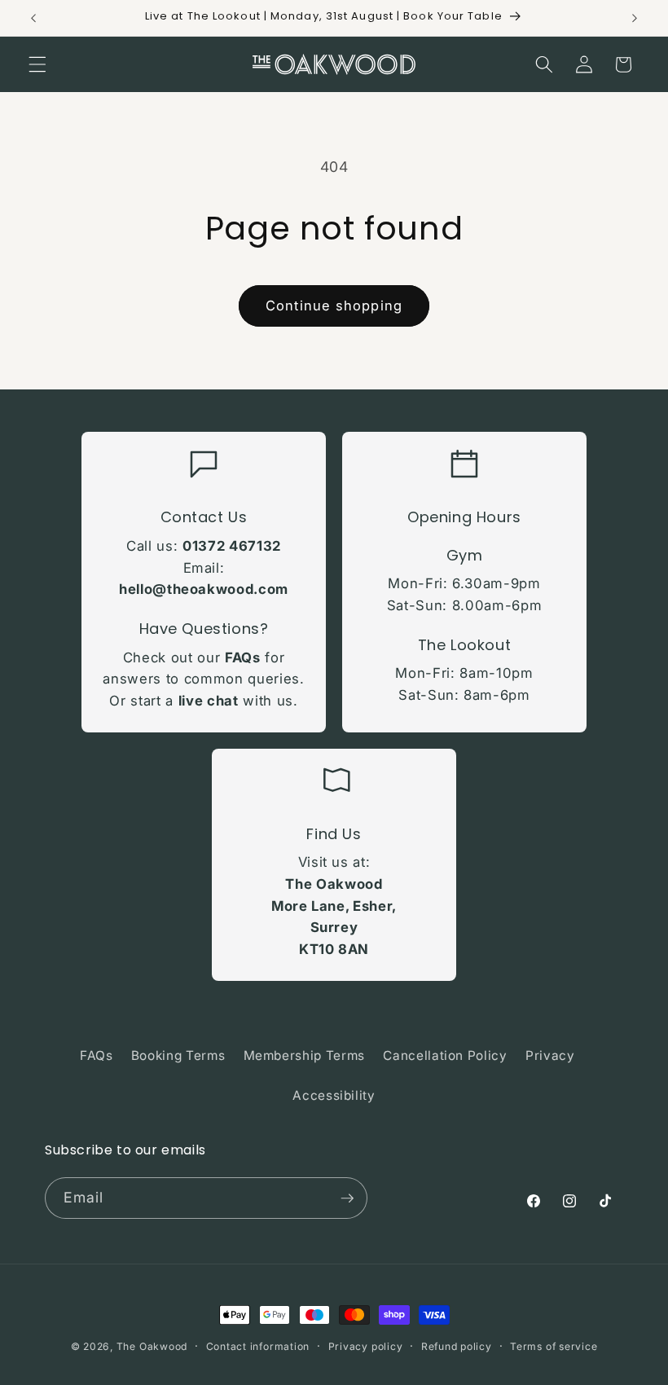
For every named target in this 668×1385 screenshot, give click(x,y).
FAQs (243, 657)
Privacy (550, 1055)
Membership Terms (305, 1055)
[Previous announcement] (33, 18)
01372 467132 (231, 546)
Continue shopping (334, 305)
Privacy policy (365, 1346)
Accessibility (334, 1095)
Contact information (258, 1346)
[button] (37, 64)
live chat (208, 700)
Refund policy (456, 1346)
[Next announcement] (635, 18)
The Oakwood (151, 1346)
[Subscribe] (347, 1198)
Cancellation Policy (445, 1055)
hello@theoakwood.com (203, 589)
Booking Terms (178, 1055)
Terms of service (553, 1346)
